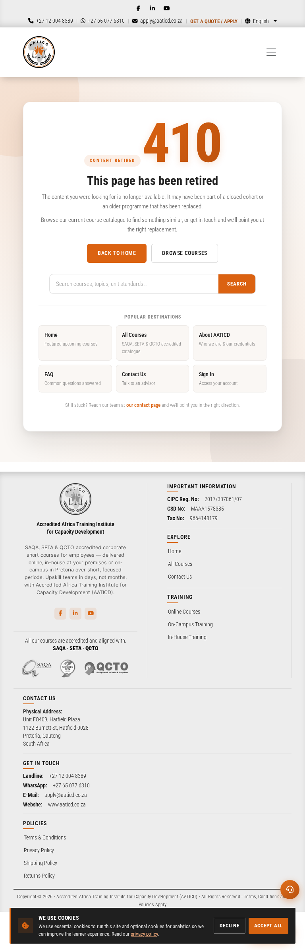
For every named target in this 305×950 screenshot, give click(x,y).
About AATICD (227, 339)
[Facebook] (138, 8)
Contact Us (138, 378)
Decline (229, 926)
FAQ (72, 378)
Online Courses (184, 611)
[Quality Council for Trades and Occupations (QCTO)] (106, 668)
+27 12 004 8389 (67, 776)
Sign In (218, 378)
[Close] (132, 800)
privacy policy (144, 934)
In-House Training (187, 637)
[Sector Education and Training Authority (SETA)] (67, 668)
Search (237, 284)
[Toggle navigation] (271, 52)
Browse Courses (184, 253)
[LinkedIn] (152, 8)
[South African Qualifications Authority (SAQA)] (36, 668)
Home (70, 339)
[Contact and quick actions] (289, 889)
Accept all (268, 926)
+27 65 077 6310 (71, 785)
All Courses (151, 343)
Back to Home (117, 253)
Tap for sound (79, 829)
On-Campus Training (190, 624)
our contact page (143, 405)
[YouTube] (167, 8)
